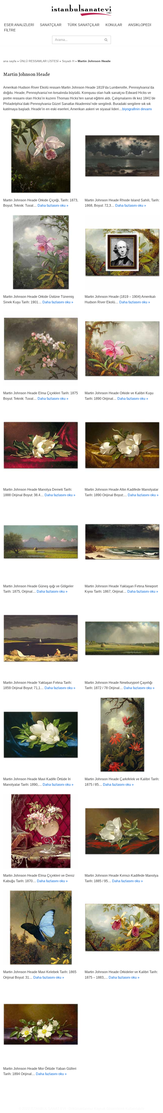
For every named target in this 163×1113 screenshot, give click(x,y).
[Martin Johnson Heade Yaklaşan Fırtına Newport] (122, 541)
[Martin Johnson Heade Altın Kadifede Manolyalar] (122, 445)
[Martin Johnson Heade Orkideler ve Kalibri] (122, 927)
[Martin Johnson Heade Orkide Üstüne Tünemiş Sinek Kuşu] (40, 252)
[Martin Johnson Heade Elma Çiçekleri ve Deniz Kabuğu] (40, 831)
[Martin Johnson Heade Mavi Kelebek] (40, 927)
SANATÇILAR (51, 25)
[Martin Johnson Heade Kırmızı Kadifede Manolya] (122, 831)
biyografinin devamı (137, 109)
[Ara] (106, 40)
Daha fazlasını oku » (53, 205)
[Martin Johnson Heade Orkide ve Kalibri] (122, 348)
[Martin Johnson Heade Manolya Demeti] (40, 445)
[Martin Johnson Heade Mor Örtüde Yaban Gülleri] (40, 1024)
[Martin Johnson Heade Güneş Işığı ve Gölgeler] (40, 541)
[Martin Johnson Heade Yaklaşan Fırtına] (40, 638)
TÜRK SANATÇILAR (83, 25)
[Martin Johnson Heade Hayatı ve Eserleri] (122, 252)
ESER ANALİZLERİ (19, 25)
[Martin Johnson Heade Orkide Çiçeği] (40, 155)
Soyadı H (68, 61)
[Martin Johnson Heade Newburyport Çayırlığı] (122, 638)
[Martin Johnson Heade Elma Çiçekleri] (40, 348)
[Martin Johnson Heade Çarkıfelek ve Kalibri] (122, 734)
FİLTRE (10, 30)
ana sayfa (9, 61)
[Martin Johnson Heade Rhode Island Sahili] (122, 155)
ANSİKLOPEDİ (139, 25)
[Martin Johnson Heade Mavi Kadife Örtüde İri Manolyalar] (40, 734)
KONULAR (113, 25)
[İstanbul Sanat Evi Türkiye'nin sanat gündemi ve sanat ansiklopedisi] (81, 10)
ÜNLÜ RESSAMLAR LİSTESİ (39, 61)
